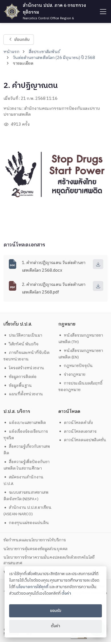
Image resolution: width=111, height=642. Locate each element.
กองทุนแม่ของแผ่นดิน (29, 522)
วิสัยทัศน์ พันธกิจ (23, 344)
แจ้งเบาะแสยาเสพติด (27, 422)
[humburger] (103, 11)
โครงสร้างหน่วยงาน (26, 368)
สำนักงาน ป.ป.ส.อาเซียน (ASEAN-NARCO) (27, 510)
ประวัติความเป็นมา (25, 335)
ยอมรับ (55, 611)
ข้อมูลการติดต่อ (22, 376)
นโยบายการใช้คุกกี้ (32, 587)
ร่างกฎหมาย (74, 374)
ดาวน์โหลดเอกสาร (80, 431)
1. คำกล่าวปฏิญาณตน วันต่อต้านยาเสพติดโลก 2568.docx (53, 266)
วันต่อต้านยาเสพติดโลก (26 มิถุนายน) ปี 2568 (54, 57)
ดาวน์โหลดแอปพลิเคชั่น (85, 440)
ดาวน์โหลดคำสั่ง (78, 422)
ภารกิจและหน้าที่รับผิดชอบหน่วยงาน (26, 355)
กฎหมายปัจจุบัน (78, 365)
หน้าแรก (11, 51)
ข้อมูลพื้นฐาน (20, 385)
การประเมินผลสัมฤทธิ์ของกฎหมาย (80, 386)
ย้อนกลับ (21, 39)
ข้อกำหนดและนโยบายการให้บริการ (34, 540)
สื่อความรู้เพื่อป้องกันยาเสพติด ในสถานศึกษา (26, 465)
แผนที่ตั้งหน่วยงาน (26, 394)
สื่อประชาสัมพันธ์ (44, 51)
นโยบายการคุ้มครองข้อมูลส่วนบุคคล (35, 549)
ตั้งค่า (66, 593)
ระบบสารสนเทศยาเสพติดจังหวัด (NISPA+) (26, 495)
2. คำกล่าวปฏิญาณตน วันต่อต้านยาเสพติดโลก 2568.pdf (53, 288)
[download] (98, 264)
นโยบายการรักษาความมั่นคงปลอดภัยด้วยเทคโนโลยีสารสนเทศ (48, 560)
